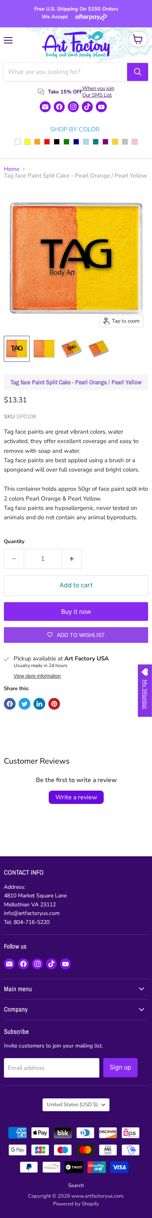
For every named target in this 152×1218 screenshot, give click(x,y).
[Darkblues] (76, 142)
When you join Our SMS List (98, 92)
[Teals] (96, 142)
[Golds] (115, 142)
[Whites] (18, 142)
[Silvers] (125, 142)
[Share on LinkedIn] (39, 704)
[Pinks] (135, 142)
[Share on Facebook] (10, 704)
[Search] (137, 72)
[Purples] (105, 142)
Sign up (120, 1067)
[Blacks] (57, 142)
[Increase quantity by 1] (72, 559)
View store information (37, 676)
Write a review (76, 797)
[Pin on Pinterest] (54, 704)
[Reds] (47, 142)
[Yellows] (27, 142)
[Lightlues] (86, 142)
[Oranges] (37, 142)
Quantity (14, 542)
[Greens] (66, 142)
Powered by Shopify (76, 1203)
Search (76, 1185)
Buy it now (76, 611)
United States (72, 1104)
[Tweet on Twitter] (24, 704)
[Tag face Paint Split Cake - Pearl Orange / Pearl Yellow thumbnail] (16, 348)
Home (11, 169)
